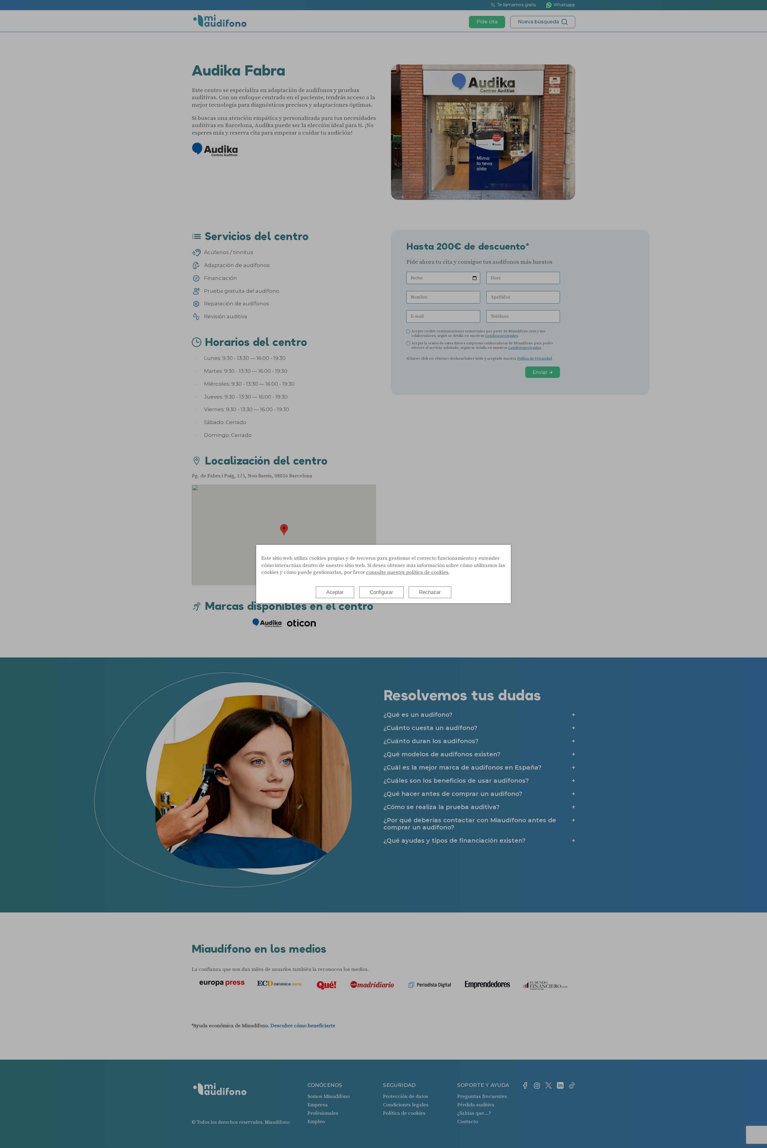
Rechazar (430, 592)
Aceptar (335, 592)
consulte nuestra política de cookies (407, 572)
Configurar (381, 592)
